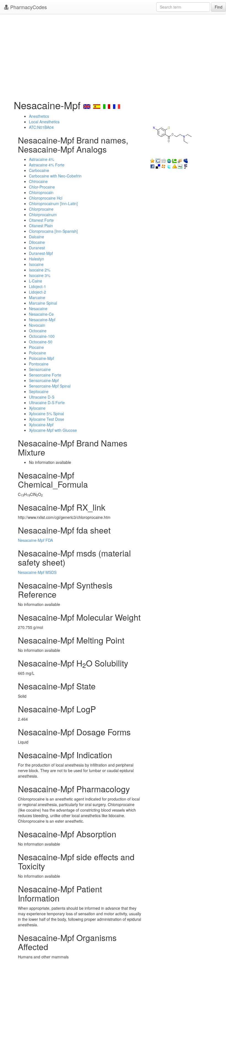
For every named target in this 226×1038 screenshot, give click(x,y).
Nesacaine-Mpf (42, 319)
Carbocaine (39, 170)
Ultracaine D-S (41, 397)
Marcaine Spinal (43, 303)
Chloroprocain (41, 192)
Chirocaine (38, 181)
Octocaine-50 (40, 341)
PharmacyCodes (28, 7)
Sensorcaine (40, 369)
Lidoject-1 (37, 286)
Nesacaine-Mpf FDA (35, 540)
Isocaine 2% (39, 270)
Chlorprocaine (41, 209)
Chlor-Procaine (42, 187)
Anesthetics (39, 116)
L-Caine (35, 281)
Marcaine (37, 297)
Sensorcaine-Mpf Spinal (50, 386)
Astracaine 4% (41, 159)
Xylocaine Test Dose (46, 419)
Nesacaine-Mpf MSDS (37, 572)
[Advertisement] (113, 55)
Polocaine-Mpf (41, 358)
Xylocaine (37, 408)
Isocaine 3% (39, 275)
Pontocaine (39, 364)
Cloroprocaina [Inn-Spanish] (53, 231)
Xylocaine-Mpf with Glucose (53, 430)
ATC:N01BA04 (41, 127)
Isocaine (36, 264)
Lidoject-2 (37, 292)
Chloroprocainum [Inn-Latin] (53, 203)
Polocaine (37, 352)
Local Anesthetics (44, 121)
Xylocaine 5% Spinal (46, 413)
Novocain (37, 325)
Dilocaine (37, 242)
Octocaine (38, 330)
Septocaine (39, 391)
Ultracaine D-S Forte (47, 402)
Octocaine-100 (42, 336)
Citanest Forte (41, 220)
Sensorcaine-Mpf (44, 380)
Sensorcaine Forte (45, 375)
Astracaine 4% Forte (46, 165)
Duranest (37, 247)
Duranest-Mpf (41, 253)
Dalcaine (36, 236)
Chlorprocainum (43, 214)
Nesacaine (38, 308)
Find (218, 7)
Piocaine (36, 347)
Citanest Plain (41, 225)
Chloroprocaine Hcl (45, 198)
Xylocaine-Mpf (41, 424)
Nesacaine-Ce (41, 314)
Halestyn (36, 259)
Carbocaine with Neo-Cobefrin (55, 176)
